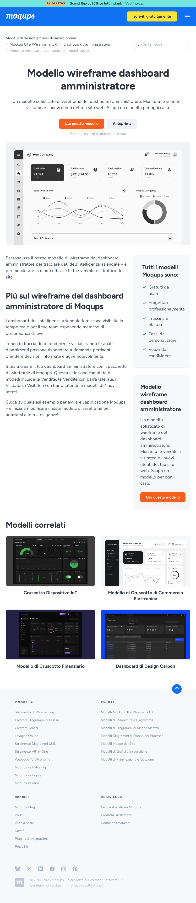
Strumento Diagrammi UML (35, 743)
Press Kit (21, 846)
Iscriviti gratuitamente (151, 16)
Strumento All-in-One (31, 751)
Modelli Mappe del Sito (118, 743)
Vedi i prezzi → (138, 4)
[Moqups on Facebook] (52, 869)
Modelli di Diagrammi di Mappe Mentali (130, 728)
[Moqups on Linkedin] (41, 869)
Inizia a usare (24, 823)
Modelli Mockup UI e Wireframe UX (127, 712)
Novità (19, 831)
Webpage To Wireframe (32, 759)
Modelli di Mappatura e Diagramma (127, 720)
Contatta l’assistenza (116, 815)
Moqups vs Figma (28, 775)
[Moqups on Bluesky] (18, 869)
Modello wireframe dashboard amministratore (49, 50)
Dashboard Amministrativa (87, 44)
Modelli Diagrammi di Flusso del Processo (132, 736)
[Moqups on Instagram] (63, 869)
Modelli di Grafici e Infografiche (124, 751)
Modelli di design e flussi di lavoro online (41, 38)
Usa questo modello (81, 123)
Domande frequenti (115, 823)
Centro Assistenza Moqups (121, 807)
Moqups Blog (25, 807)
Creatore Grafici (26, 728)
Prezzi (19, 815)
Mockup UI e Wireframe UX (33, 44)
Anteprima (122, 123)
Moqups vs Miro (27, 783)
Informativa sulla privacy (85, 885)
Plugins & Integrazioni (31, 838)
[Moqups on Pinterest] (75, 869)
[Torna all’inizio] (177, 689)
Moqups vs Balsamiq (30, 767)
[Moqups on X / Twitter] (29, 869)
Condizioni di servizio (45, 885)
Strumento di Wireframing (34, 712)
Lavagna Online (26, 736)
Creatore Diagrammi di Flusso (37, 720)
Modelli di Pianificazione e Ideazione (127, 759)
